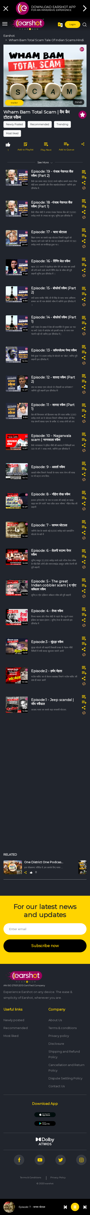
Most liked (12, 133)
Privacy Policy (58, 1177)
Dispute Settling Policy (65, 1078)
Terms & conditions (62, 1028)
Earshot (9, 35)
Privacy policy (58, 1036)
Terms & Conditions (30, 1177)
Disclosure (56, 1043)
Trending (62, 124)
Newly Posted (14, 124)
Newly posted (13, 1020)
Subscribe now (45, 946)
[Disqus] (45, 786)
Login (72, 24)
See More (43, 162)
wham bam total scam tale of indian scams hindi (46, 40)
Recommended (39, 124)
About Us (55, 1020)
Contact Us (56, 1086)
